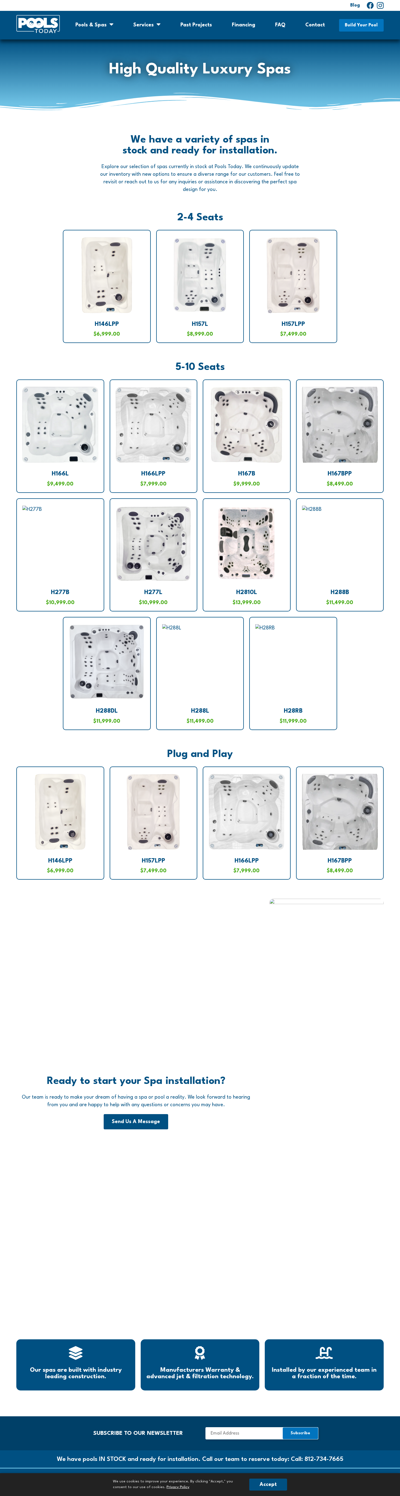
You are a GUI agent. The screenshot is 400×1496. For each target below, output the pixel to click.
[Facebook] (370, 5)
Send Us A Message (136, 1121)
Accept (268, 1484)
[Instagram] (380, 5)
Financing (243, 25)
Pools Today (38, 24)
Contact (315, 25)
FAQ (280, 25)
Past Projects (196, 25)
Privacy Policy (178, 1487)
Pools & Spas (91, 25)
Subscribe (261, 1433)
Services (143, 25)
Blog (355, 5)
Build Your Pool (361, 25)
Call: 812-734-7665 (317, 1459)
